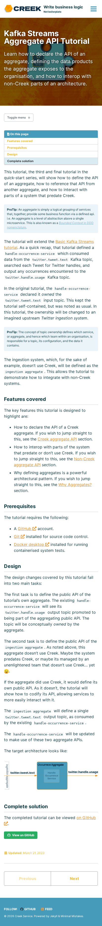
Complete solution (20, 161)
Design (12, 154)
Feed (48, 909)
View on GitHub (22, 835)
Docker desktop (29, 544)
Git (17, 536)
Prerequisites (17, 147)
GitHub (25, 528)
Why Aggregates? (75, 484)
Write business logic (63, 8)
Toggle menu (16, 117)
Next (74, 878)
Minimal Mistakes (72, 916)
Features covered (20, 141)
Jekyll (53, 916)
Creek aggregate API (57, 439)
